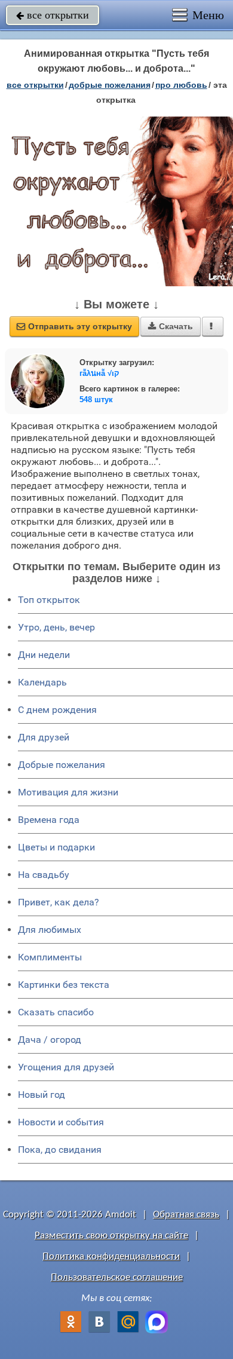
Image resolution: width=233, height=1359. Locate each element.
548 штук (96, 399)
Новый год (41, 1094)
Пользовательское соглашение (117, 1277)
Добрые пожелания (61, 764)
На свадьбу (43, 874)
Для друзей (43, 737)
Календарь (42, 682)
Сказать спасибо (56, 1012)
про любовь (181, 85)
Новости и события (61, 1122)
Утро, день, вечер (56, 627)
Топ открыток (49, 599)
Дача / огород (49, 1039)
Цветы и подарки (56, 847)
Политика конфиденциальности (111, 1256)
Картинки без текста (63, 984)
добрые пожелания (110, 85)
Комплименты (50, 957)
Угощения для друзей (66, 1067)
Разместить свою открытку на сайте (111, 1236)
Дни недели (44, 654)
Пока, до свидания (60, 1149)
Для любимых (49, 929)
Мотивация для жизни (68, 792)
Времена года (48, 819)
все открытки (52, 15)
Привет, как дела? (58, 902)
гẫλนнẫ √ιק (99, 373)
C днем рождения (57, 709)
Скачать (170, 326)
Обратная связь (186, 1215)
